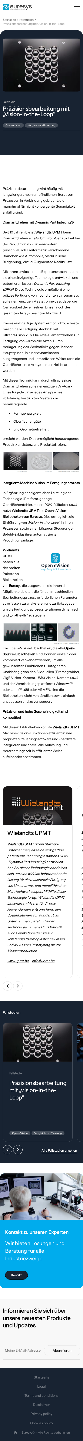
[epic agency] (15, 1432)
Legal (41, 1386)
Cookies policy (41, 1423)
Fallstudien (26, 20)
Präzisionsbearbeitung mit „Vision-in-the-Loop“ (34, 24)
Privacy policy (41, 1414)
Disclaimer (41, 1404)
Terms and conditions (41, 1395)
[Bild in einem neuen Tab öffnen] (37, 805)
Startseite (9, 20)
